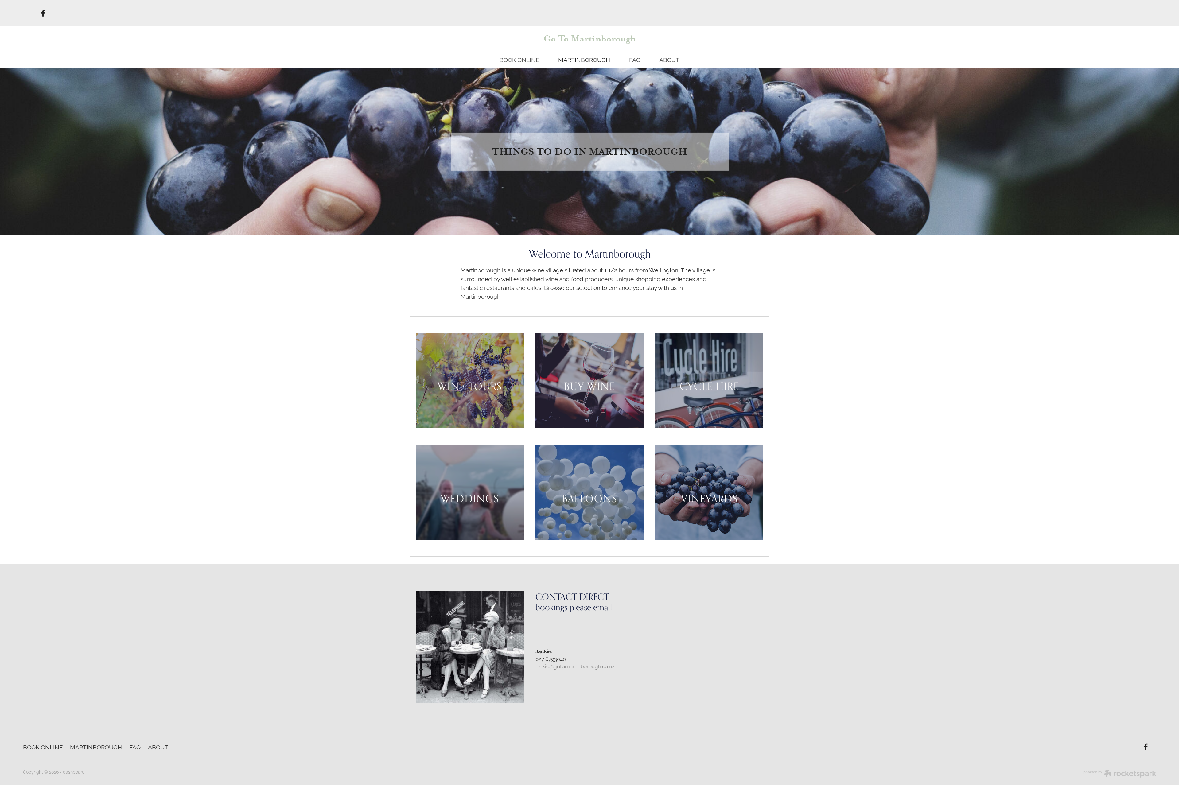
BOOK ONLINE (519, 59)
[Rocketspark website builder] (1119, 774)
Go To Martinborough (589, 39)
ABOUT (669, 59)
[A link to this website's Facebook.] (43, 13)
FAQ (634, 59)
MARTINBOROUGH (584, 59)
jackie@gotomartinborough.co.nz (574, 666)
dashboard (74, 772)
